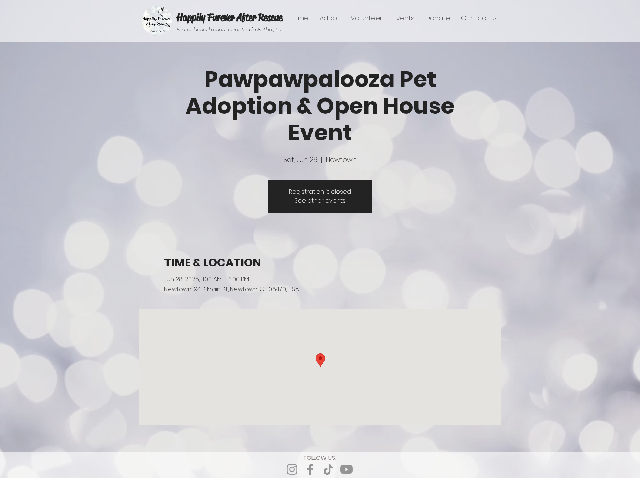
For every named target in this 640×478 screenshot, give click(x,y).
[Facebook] (310, 469)
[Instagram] (292, 469)
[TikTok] (328, 469)
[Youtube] (346, 469)
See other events (320, 200)
